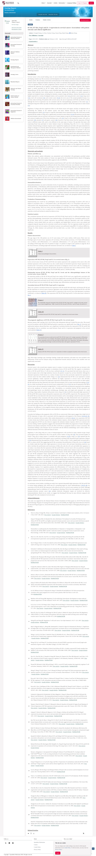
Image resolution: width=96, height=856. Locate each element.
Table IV (39, 330)
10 (59, 98)
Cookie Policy (67, 847)
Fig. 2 (29, 295)
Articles (55, 3)
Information (62, 3)
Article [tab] (30, 20)
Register (85, 3)
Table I (74, 245)
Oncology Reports (10, 8)
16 (35, 120)
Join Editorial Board (9, 10)
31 (74, 418)
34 (85, 442)
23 (88, 382)
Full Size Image (15, 24)
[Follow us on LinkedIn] (9, 843)
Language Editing (71, 3)
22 (59, 376)
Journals (49, 3)
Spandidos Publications (39, 842)
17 (42, 120)
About (43, 3)
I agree (57, 853)
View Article (47, 515)
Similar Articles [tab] (47, 20)
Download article (85, 20)
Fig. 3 (79, 324)
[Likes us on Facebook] (13, 843)
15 (62, 118)
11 (87, 101)
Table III (43, 293)
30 (72, 418)
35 (84, 485)
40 (86, 485)
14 (73, 114)
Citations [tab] (37, 20)
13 (71, 114)
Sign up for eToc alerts (16, 27)
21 (63, 371)
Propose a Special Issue (10, 12)
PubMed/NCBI (65, 515)
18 (56, 120)
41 (49, 491)
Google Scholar (56, 515)
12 (43, 112)
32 (74, 434)
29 (88, 416)
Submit (91, 3)
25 (28, 384)
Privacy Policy (58, 849)
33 (79, 436)
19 (61, 371)
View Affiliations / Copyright (36, 35)
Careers (36, 844)
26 (86, 416)
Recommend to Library (17, 29)
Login (79, 3)
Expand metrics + (33, 41)
